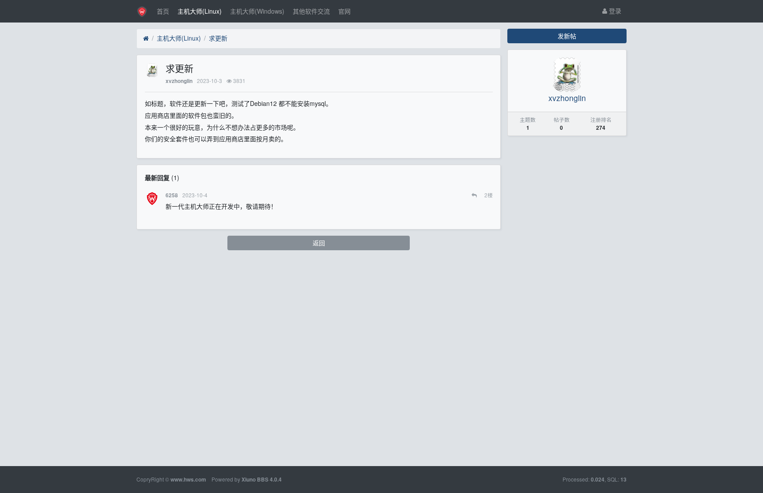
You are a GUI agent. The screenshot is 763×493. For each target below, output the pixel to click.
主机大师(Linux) (200, 11)
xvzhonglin (179, 81)
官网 (344, 11)
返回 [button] (319, 242)
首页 (163, 11)
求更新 (218, 38)
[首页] (146, 38)
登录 (614, 10)
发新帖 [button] (567, 35)
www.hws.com (188, 479)
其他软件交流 (311, 11)
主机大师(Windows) (257, 11)
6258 (172, 195)
